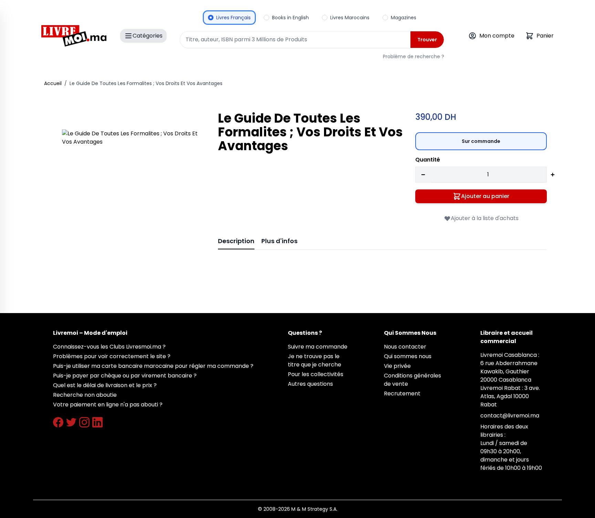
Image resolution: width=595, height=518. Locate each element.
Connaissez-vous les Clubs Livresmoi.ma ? (109, 347)
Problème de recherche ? (413, 56)
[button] (130, 198)
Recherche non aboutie (85, 395)
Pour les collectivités (315, 374)
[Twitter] (71, 422)
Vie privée (397, 366)
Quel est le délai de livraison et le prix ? (105, 385)
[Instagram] (84, 422)
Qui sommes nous (407, 356)
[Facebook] (58, 422)
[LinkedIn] (97, 422)
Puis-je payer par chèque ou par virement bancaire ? (125, 376)
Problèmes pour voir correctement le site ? (111, 356)
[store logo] (73, 35)
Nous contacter (405, 347)
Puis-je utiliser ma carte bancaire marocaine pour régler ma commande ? (153, 366)
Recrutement (402, 393)
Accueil (53, 83)
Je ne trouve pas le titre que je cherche (314, 360)
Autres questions (310, 384)
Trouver (427, 39)
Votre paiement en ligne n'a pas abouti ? (108, 404)
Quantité (427, 160)
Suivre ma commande (317, 347)
